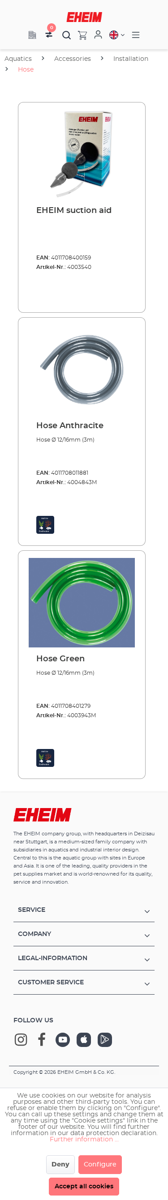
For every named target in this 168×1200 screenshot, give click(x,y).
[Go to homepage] (84, 17)
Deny (60, 1165)
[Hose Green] (82, 602)
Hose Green (60, 659)
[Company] (32, 34)
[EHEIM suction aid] (82, 154)
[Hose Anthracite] (82, 369)
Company (34, 934)
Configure (100, 1165)
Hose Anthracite (69, 426)
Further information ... (84, 1139)
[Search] (66, 35)
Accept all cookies (84, 1186)
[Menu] (135, 35)
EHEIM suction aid (74, 211)
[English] (117, 34)
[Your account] (98, 35)
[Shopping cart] (79, 35)
